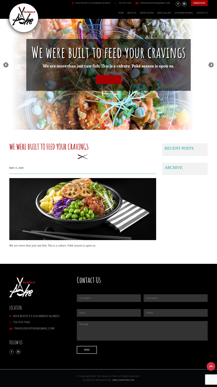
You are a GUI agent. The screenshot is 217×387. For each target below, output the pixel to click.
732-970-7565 (125, 3)
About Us (131, 13)
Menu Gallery (164, 13)
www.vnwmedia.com (123, 380)
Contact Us (202, 13)
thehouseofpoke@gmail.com (155, 3)
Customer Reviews (183, 13)
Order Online (147, 13)
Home (121, 13)
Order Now (199, 3)
